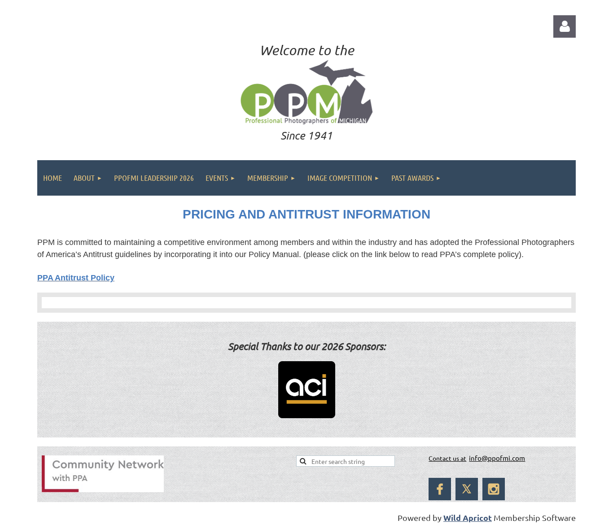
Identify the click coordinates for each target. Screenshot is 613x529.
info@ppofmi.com (497, 458)
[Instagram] (493, 489)
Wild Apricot (467, 517)
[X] (466, 489)
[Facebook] (440, 489)
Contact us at (447, 458)
